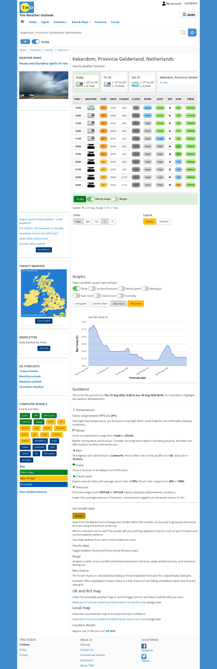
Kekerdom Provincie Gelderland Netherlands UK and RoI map (109, 602)
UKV (36, 415)
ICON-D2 (26, 421)
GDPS (24, 434)
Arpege (39, 421)
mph (78, 221)
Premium (101, 22)
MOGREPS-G (40, 441)
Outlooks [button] (60, 22)
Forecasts (36, 50)
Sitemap (85, 644)
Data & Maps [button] (80, 22)
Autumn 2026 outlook (32, 243)
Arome (25, 415)
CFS (36, 453)
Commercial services (92, 655)
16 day (163, 82)
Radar (33, 22)
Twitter (145, 660)
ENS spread (49, 453)
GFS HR (25, 428)
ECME (54, 441)
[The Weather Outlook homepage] (23, 22)
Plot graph (135, 303)
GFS (61, 421)
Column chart (100, 303)
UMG (44, 434)
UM (34, 434)
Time (78, 99)
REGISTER (44, 348)
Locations (191, 3)
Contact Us (87, 650)
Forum (115, 22)
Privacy (24, 655)
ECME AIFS (39, 447)
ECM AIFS (60, 428)
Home (23, 50)
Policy (23, 650)
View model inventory (33, 492)
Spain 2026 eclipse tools (33, 238)
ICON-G (25, 441)
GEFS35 (25, 453)
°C (105, 221)
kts (96, 221)
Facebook (147, 650)
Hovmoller (26, 460)
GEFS (52, 447)
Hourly (49, 50)
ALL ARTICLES (44, 249)
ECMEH (25, 447)
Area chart (118, 303)
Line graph (81, 303)
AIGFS (51, 421)
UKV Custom (49, 415)
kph (88, 221)
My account (173, 3)
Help (115, 207)
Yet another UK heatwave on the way (41, 228)
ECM (36, 428)
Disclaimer (86, 660)
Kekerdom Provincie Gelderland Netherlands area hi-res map (109, 619)
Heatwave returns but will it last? (38, 233)
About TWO (87, 665)
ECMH (47, 428)
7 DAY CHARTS (43, 321)
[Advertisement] (44, 161)
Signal (45, 22)
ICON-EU (57, 434)
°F (112, 221)
